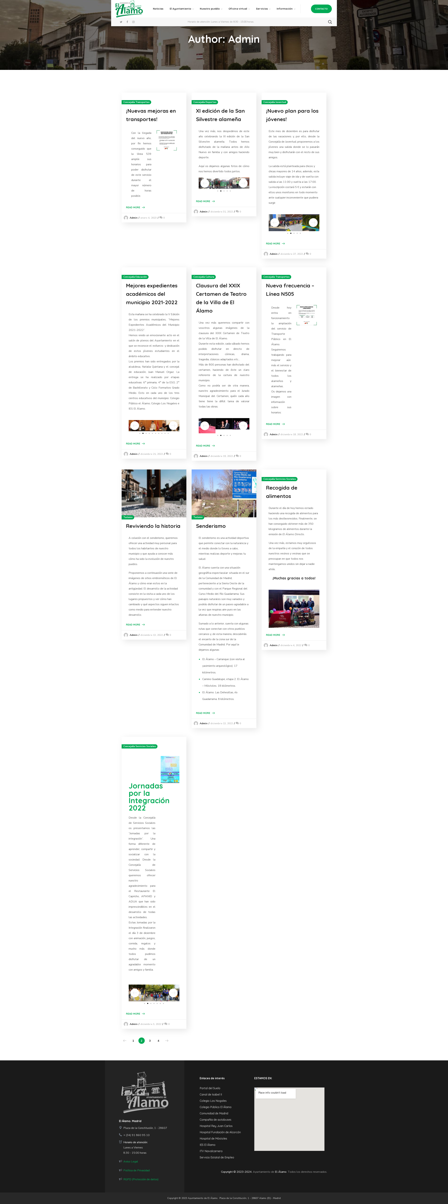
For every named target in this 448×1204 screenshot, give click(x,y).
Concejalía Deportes (204, 102)
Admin (134, 217)
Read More (133, 207)
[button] (321, 8)
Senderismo (211, 526)
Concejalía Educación (135, 277)
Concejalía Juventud (274, 102)
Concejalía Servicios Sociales (279, 479)
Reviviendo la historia (153, 526)
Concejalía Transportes (136, 102)
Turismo (127, 517)
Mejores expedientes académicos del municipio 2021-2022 (152, 294)
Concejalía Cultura (203, 277)
